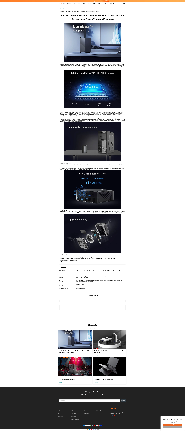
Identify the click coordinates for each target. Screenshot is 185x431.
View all (92, 327)
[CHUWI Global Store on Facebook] (112, 415)
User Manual (73, 416)
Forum (85, 411)
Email (94, 298)
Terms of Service (103, 315)
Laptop (74, 3)
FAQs (72, 410)
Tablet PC (79, 3)
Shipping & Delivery (74, 417)
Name (60, 298)
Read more (61, 355)
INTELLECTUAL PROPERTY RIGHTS (77, 420)
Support (99, 3)
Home (60, 11)
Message (61, 303)
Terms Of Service (74, 427)
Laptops (59, 411)
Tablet (59, 410)
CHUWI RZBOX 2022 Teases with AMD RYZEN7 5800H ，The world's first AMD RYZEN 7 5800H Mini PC (74, 378)
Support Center (74, 411)
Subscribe (123, 400)
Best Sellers (60, 414)
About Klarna (73, 414)
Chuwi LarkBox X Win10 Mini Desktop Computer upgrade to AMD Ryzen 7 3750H (108, 351)
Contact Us (98, 410)
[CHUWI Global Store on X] (116, 415)
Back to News (62, 8)
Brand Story (98, 411)
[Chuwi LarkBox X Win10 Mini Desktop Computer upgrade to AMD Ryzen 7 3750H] (109, 339)
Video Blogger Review (88, 414)
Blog (84, 410)
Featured (94, 3)
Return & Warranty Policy (75, 419)
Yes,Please (172, 424)
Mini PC (84, 3)
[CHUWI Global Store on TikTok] (118, 415)
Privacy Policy (96, 315)
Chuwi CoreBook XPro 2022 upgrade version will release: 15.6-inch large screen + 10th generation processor (109, 378)
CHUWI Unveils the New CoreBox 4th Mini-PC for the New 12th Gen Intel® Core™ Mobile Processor (82, 11)
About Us (104, 3)
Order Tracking (74, 413)
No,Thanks (173, 427)
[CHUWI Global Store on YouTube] (114, 415)
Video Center (86, 413)
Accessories (89, 3)
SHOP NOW (105, 1)
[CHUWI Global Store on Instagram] (110, 415)
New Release (69, 3)
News (63, 11)
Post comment (92, 312)
